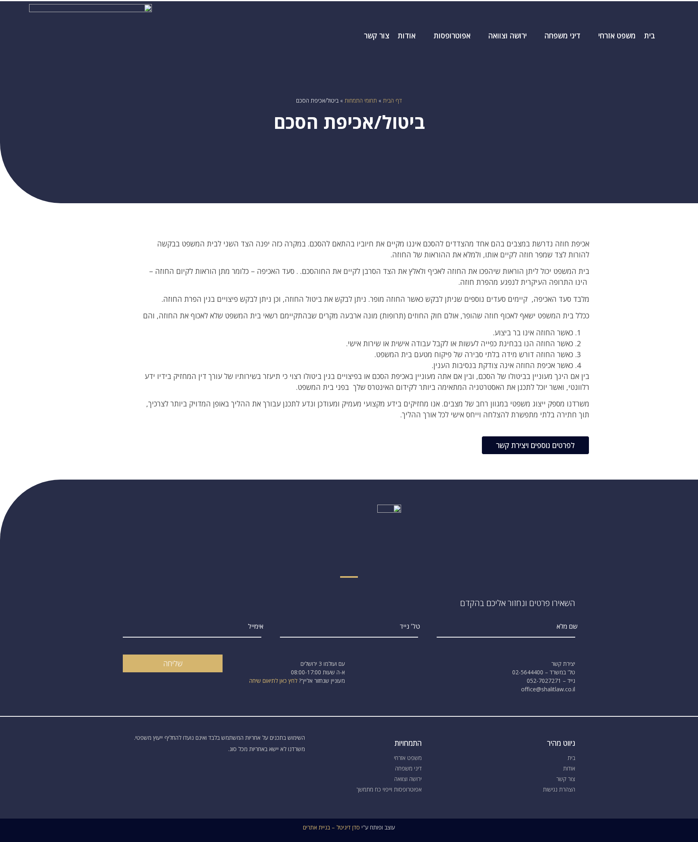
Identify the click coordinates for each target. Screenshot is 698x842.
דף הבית (392, 100)
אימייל (255, 627)
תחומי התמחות (361, 100)
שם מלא (567, 627)
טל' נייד (409, 627)
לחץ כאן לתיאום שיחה (273, 680)
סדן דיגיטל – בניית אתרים (331, 827)
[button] (535, 445)
